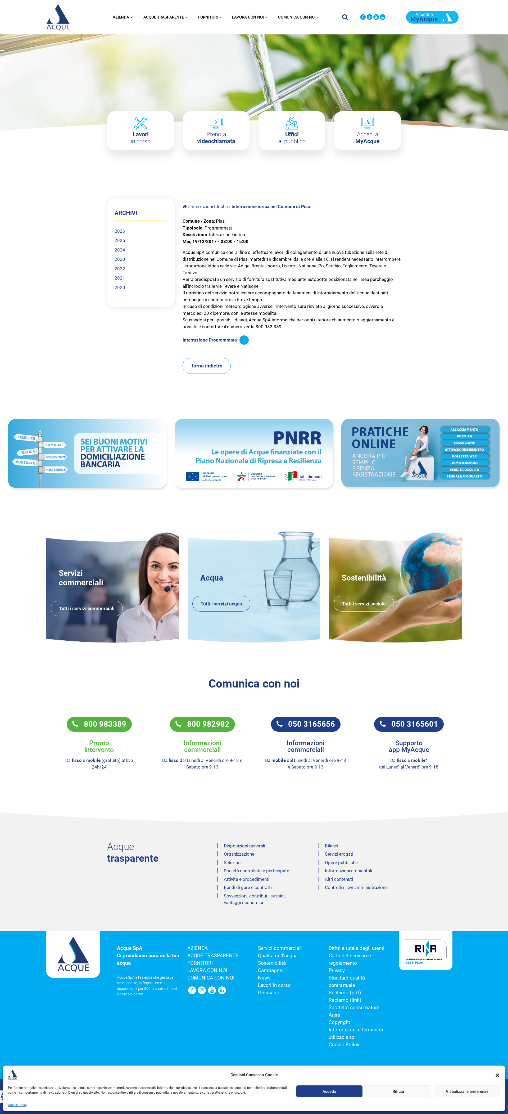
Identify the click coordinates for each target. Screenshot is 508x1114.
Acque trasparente (163, 17)
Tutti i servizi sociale (364, 604)
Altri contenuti (339, 879)
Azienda (121, 17)
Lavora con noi (248, 17)
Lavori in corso (274, 985)
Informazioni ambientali (348, 870)
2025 (120, 240)
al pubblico (292, 138)
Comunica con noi (297, 17)
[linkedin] (382, 17)
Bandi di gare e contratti (248, 887)
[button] (497, 1074)
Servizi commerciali (280, 948)
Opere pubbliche (341, 862)
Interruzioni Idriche (209, 206)
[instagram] (369, 17)
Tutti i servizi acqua (221, 604)
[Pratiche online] (420, 453)
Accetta (329, 1091)
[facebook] (363, 17)
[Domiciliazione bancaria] (87, 453)
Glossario (268, 993)
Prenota (216, 138)
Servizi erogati (339, 854)
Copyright (339, 1022)
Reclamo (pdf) (345, 993)
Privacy (337, 970)
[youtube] (376, 17)
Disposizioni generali (244, 845)
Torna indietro (207, 366)
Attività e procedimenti (246, 879)
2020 (120, 287)
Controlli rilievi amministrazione (356, 887)
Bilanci (331, 845)
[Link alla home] (185, 206)
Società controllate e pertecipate (256, 870)
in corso (141, 138)
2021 (120, 278)
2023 (120, 259)
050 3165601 (412, 724)
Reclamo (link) (345, 1000)
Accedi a (367, 138)
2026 (120, 231)
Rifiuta (398, 1091)
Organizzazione (239, 854)
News (264, 978)
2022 (120, 268)
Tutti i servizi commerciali (87, 608)
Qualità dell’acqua (278, 956)
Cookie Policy (17, 1105)
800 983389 (102, 724)
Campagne (270, 970)
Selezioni (233, 862)
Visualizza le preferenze (467, 1091)
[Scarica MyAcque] (432, 16)
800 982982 (205, 724)
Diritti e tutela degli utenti (356, 948)
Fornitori (208, 17)
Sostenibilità (272, 963)
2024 (120, 250)
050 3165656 (309, 724)
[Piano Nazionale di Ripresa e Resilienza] (254, 453)
